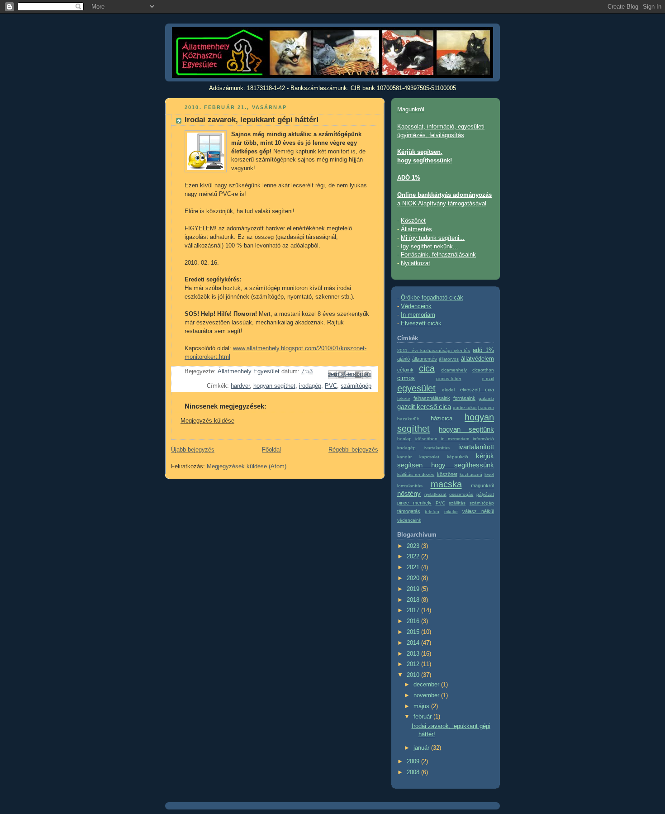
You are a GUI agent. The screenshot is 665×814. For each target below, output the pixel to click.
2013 (414, 654)
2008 (414, 772)
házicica (441, 418)
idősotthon (426, 438)
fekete (403, 398)
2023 (414, 546)
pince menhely (414, 502)
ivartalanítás (437, 447)
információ (483, 438)
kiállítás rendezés (415, 474)
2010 (414, 675)
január (422, 748)
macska (446, 484)
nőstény (409, 493)
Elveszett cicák (421, 323)
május (422, 706)
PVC (331, 386)
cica (427, 368)
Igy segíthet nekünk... (429, 246)
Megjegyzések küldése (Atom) (246, 466)
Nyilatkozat (415, 263)
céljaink (405, 369)
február (423, 717)
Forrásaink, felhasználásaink (438, 255)
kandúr (404, 456)
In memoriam (418, 315)
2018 (414, 600)
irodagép (310, 386)
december (427, 684)
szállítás (457, 502)
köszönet (447, 474)
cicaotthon (483, 369)
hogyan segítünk (466, 429)
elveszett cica (477, 389)
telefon (432, 511)
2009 (414, 761)
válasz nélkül (478, 511)
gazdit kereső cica (424, 406)
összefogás (461, 494)
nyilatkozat (435, 494)
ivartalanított (476, 447)
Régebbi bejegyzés (353, 450)
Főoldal (271, 450)
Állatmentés (416, 229)
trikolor (451, 511)
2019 (414, 589)
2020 (414, 578)
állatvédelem (477, 359)
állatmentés (424, 359)
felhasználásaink (431, 398)
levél (489, 474)
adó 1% (483, 350)
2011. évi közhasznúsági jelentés (433, 350)
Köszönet (413, 221)
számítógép (356, 386)
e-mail (488, 378)
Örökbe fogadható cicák (432, 298)
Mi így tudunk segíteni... (433, 238)
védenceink (409, 520)
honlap (404, 438)
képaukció (457, 456)
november (427, 695)
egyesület (416, 388)
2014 (414, 643)
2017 (414, 610)
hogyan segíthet (274, 386)
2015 (414, 632)
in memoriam (455, 438)
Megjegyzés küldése (207, 421)
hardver (240, 386)
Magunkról (410, 109)
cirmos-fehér (448, 378)
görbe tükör (465, 407)
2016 (414, 621)
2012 (414, 664)
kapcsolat (429, 456)
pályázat (485, 494)
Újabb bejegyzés (192, 450)
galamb (486, 398)
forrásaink (464, 398)
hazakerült (408, 418)
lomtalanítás (410, 485)
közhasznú (471, 474)
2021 (414, 567)
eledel (448, 389)
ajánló (403, 359)
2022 (414, 556)
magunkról (482, 485)
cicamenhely (454, 369)
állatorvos (449, 359)
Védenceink (416, 306)
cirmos (406, 378)
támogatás (408, 511)
